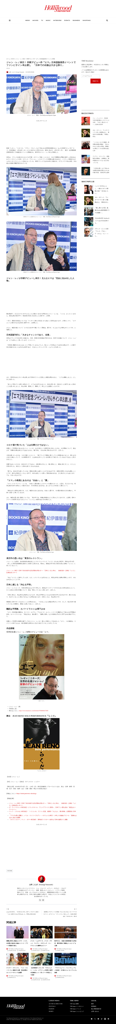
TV (42, 20)
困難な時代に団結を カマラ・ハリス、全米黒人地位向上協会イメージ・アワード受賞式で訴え (17, 943)
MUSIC (48, 20)
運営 (92, 1003)
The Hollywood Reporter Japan (16, 949)
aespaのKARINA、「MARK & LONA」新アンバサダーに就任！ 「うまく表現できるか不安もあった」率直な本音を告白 (22, 912)
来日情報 (9, 870)
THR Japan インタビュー (77, 1006)
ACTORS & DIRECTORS (56, 1003)
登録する (96, 81)
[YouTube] (98, 1019)
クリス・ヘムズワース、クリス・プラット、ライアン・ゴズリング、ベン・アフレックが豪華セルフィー (41, 943)
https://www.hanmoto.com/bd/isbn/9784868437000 (33, 710)
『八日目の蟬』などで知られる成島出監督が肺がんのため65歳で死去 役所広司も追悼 (101, 170)
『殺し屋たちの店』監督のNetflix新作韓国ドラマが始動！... (102, 210)
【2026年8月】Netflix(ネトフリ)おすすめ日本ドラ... (102, 221)
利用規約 (93, 1006)
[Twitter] (95, 1019)
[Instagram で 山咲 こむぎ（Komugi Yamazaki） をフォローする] (43, 900)
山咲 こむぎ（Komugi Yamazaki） (17, 72)
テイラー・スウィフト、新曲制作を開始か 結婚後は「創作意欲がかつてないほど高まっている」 (101, 159)
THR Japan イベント (75, 1009)
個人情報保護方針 (96, 1009)
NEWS (27, 20)
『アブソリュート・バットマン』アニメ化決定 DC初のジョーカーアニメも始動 (65, 970)
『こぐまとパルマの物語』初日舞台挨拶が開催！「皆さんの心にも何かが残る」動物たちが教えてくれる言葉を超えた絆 (101, 146)
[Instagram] (91, 1019)
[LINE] (105, 1019)
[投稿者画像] (7, 72)
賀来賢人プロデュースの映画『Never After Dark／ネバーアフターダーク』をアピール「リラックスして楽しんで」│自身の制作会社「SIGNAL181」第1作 (60, 913)
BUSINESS (76, 20)
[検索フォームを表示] (107, 20)
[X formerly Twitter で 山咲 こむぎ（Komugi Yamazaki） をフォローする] (40, 900)
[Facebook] (108, 1019)
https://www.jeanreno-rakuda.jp (26, 793)
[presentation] (17, 932)
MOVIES (35, 20)
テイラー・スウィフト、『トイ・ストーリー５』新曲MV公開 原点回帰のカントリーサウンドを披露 (17, 970)
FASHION (51, 1009)
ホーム (8, 59)
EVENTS (67, 20)
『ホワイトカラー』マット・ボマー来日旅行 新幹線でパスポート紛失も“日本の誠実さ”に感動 (38, 819)
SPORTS (51, 1011)
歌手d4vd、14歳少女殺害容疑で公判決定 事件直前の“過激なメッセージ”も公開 (65, 943)
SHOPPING (87, 20)
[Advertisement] (58, 37)
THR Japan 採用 (74, 1003)
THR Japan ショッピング (77, 1011)
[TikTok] (101, 1019)
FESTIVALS (52, 1006)
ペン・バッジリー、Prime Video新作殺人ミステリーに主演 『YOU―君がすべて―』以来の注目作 (101, 121)
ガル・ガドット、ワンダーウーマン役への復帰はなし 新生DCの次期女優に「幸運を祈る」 (101, 133)
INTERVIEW (57, 20)
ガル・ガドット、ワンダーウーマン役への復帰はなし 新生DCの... (102, 200)
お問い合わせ (95, 1011)
